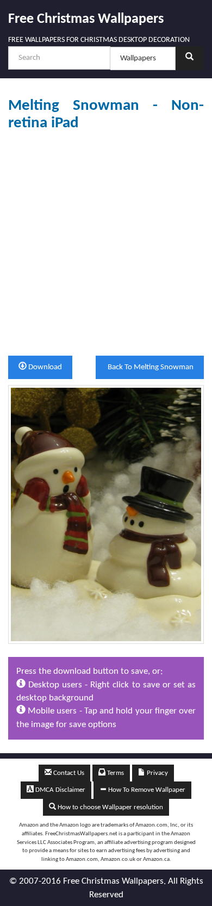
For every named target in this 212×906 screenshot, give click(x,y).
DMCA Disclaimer (59, 789)
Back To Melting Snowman (150, 367)
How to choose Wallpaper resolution (109, 807)
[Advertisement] (106, 244)
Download (44, 367)
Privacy (156, 773)
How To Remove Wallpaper (146, 789)
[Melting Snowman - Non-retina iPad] (106, 514)
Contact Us (68, 773)
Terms (114, 773)
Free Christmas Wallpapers (86, 19)
